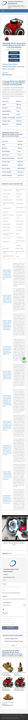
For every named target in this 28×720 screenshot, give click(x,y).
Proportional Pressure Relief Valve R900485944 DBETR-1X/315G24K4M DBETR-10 (7, 350)
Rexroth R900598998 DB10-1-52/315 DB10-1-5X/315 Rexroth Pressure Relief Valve (7, 475)
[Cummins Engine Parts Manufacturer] (4, 2)
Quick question (7, 602)
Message (5, 613)
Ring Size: (5, 124)
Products (7, 14)
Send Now (10, 628)
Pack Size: (5, 101)
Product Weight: (6, 172)
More (13, 646)
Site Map (16, 715)
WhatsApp (14, 56)
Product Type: (6, 121)
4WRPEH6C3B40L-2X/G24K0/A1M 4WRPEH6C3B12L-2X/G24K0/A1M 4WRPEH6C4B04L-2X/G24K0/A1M (7, 401)
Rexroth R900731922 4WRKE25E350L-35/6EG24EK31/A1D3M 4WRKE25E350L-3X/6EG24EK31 (7, 426)
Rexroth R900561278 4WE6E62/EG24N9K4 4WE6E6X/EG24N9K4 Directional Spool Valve (7, 376)
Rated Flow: (5, 114)
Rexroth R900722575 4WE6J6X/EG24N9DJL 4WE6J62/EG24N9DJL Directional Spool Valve (7, 300)
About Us (3, 715)
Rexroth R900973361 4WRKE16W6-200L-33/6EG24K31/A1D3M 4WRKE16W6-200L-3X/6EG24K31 (7, 325)
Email (4, 584)
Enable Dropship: (7, 175)
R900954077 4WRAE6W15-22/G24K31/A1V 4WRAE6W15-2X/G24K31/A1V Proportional (7, 499)
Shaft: (4, 105)
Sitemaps (21, 715)
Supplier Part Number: (9, 118)
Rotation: (5, 108)
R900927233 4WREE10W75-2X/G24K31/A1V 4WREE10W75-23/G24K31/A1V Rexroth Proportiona (7, 450)
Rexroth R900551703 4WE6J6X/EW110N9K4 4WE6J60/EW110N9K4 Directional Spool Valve (7, 274)
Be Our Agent (14, 60)
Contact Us (10, 715)
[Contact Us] (24, 360)
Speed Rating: (6, 111)
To (3, 590)
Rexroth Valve (13, 14)
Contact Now (14, 53)
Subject (4, 596)
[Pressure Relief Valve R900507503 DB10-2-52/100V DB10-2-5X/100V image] (14, 28)
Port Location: (6, 168)
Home (2, 14)
